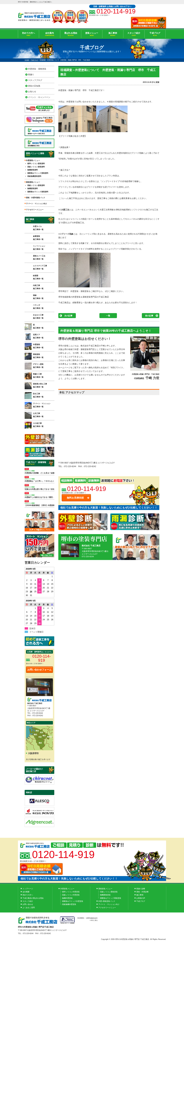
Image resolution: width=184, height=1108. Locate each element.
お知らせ (32, 91)
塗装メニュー (91, 34)
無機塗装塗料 (32, 170)
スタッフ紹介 (133, 34)
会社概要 (25, 892)
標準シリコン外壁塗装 (71, 892)
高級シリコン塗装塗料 (36, 167)
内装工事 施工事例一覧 (38, 287)
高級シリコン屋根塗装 (109, 892)
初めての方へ (28, 34)
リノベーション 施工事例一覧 (39, 247)
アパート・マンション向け (36, 204)
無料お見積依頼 (75, 497)
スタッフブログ (35, 80)
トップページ (27, 889)
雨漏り (31, 74)
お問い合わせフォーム (39, 669)
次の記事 (68, 315)
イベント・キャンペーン (39, 97)
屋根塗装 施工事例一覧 (38, 355)
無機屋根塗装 (105, 895)
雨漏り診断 (140, 889)
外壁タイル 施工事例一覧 (38, 227)
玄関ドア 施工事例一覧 (38, 336)
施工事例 (112, 34)
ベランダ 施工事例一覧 (38, 306)
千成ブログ (155, 34)
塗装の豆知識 (34, 86)
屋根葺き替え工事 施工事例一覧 (40, 385)
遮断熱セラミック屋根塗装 (110, 898)
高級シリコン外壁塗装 (71, 895)
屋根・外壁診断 (142, 892)
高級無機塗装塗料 (34, 176)
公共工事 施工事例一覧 (38, 414)
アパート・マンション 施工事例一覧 (42, 405)
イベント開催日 (36, 632)
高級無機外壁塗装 (69, 904)
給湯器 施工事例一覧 (38, 277)
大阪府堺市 (33, 753)
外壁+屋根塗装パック (106, 901)
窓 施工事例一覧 (38, 326)
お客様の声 (140, 898)
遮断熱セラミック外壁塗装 (72, 901)
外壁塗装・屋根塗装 (37, 69)
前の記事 (149, 315)
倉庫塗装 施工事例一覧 (38, 237)
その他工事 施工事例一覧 (38, 424)
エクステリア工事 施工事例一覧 (40, 267)
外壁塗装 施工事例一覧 (38, 346)
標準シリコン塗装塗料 (36, 163)
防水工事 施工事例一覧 (38, 395)
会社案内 (49, 34)
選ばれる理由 (70, 34)
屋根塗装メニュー (105, 889)
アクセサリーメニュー (35, 210)
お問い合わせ (27, 904)
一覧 (108, 315)
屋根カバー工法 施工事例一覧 (39, 257)
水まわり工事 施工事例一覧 (38, 316)
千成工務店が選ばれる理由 (33, 898)
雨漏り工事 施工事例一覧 (38, 375)
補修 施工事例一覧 (38, 296)
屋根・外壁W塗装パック (35, 198)
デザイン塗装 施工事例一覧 (38, 365)
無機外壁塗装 (67, 898)
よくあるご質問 (28, 908)
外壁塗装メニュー (67, 889)
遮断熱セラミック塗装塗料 (37, 173)
